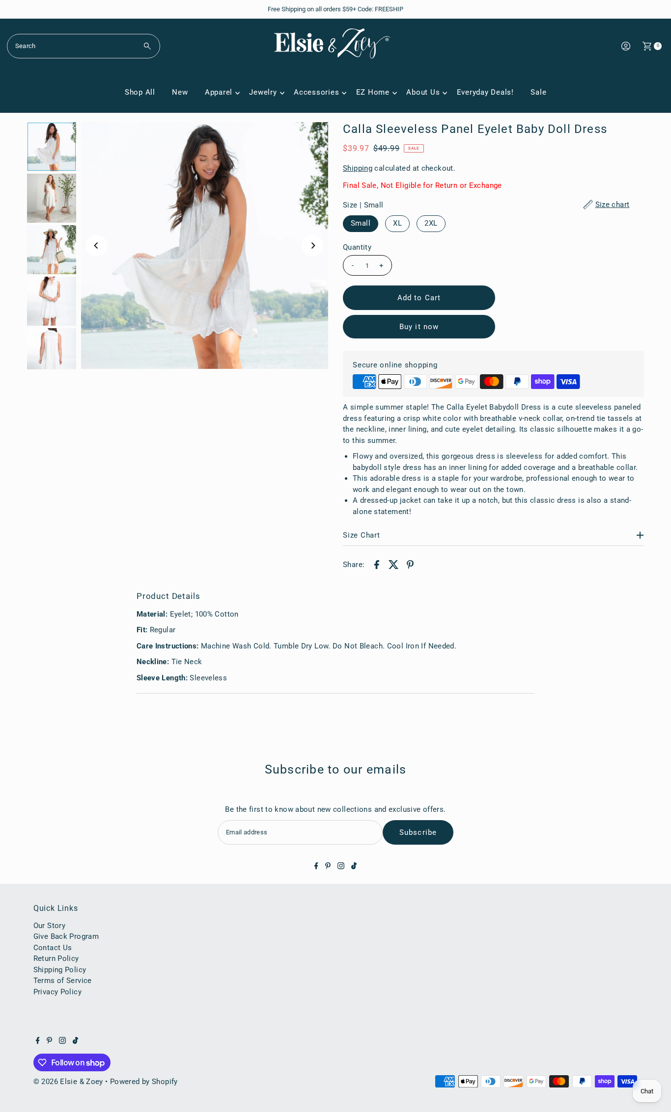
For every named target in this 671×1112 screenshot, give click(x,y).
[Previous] (97, 246)
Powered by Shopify (144, 1081)
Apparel (218, 92)
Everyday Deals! (485, 92)
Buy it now (419, 326)
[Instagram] (340, 866)
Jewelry (263, 92)
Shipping (357, 168)
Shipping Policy (59, 969)
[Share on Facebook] (376, 564)
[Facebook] (316, 866)
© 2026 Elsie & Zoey (68, 1081)
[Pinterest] (328, 866)
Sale (538, 92)
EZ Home (373, 92)
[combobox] (83, 46)
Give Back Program (66, 936)
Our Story (49, 925)
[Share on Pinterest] (410, 564)
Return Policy (56, 958)
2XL (430, 223)
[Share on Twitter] (393, 564)
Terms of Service (62, 980)
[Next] (312, 246)
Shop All (140, 92)
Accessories (316, 92)
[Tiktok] (354, 866)
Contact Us (52, 947)
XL (397, 223)
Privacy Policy (57, 991)
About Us (423, 92)
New (180, 92)
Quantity (357, 247)
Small (360, 223)
